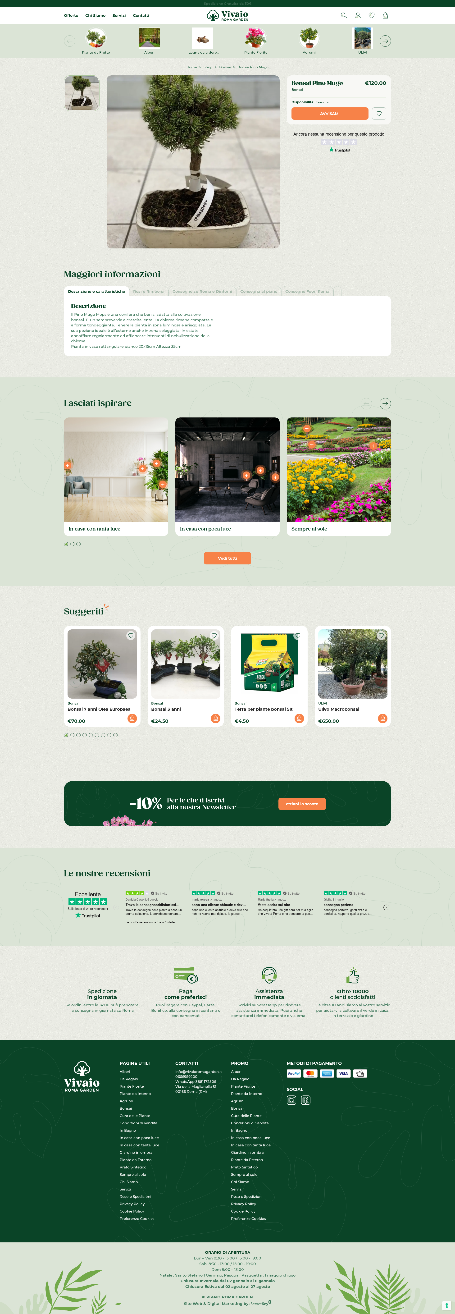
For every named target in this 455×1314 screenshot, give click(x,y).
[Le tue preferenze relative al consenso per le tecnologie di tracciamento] (446, 1305)
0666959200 (188, 1076)
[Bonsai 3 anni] (186, 664)
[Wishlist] (371, 15)
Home (192, 67)
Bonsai (225, 67)
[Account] (358, 15)
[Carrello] (385, 15)
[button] (385, 41)
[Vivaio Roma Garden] (227, 15)
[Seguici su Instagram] (291, 1100)
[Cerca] (344, 15)
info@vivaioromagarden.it (198, 1071)
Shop (208, 67)
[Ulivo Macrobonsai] (353, 664)
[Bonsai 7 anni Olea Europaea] (102, 664)
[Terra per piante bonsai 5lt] (269, 664)
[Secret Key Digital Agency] (261, 1303)
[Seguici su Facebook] (305, 1100)
